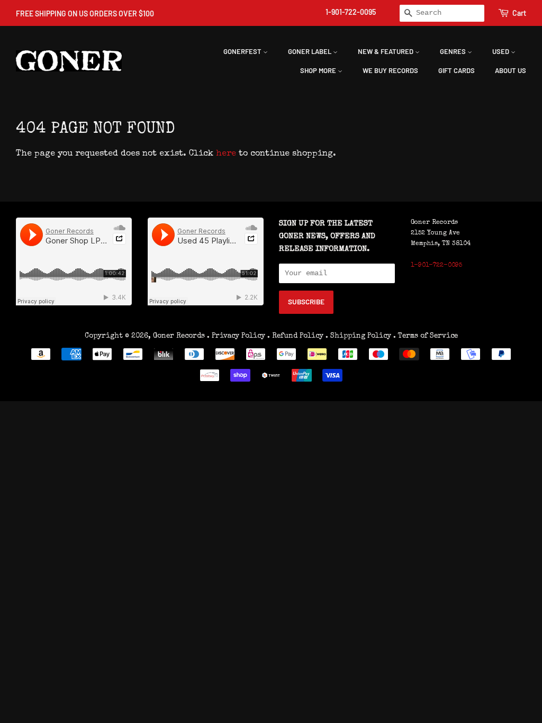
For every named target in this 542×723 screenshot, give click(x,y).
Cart (519, 12)
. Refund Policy (295, 336)
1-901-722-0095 (351, 11)
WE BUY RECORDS (390, 70)
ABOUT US (510, 70)
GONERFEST (243, 51)
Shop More (319, 70)
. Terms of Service (425, 336)
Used (501, 51)
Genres (453, 51)
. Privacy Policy (236, 336)
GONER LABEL (310, 51)
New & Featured (386, 51)
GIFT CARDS (456, 70)
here (226, 154)
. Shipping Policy (358, 336)
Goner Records (180, 336)
